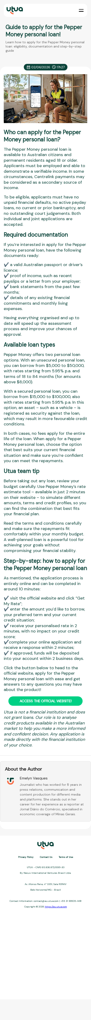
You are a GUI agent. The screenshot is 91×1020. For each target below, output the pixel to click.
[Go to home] (14, 10)
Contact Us (46, 857)
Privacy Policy (26, 857)
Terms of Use (66, 857)
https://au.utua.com (56, 906)
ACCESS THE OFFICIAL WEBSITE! (46, 700)
